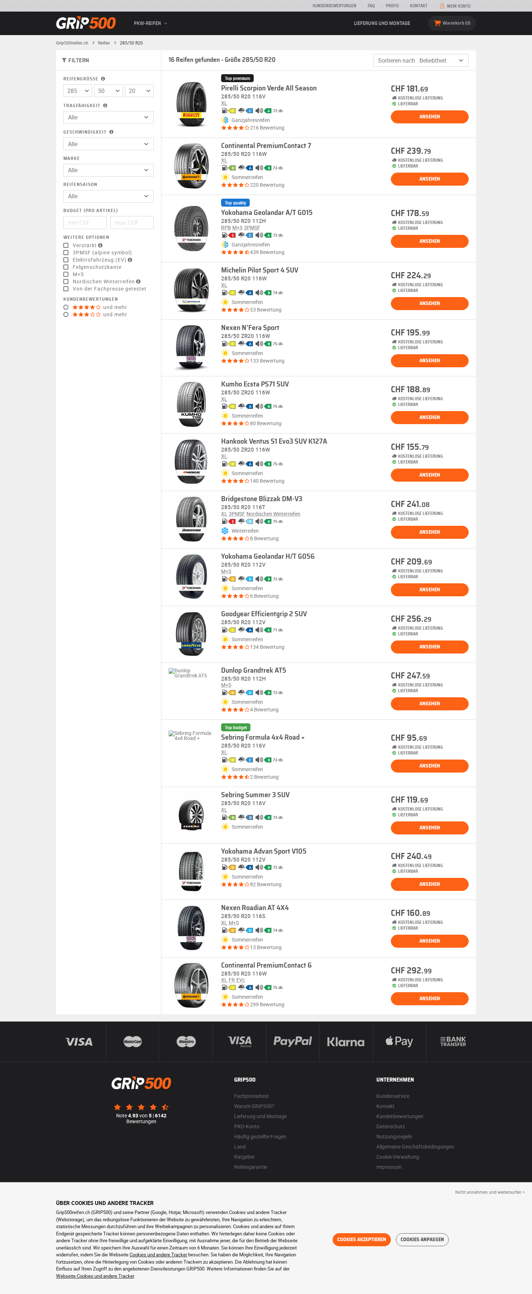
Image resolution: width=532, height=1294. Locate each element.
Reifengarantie (250, 1166)
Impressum (389, 1166)
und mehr (114, 307)
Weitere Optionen (86, 237)
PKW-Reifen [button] (148, 23)
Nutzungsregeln (394, 1136)
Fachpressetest (251, 1095)
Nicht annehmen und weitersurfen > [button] (490, 1192)
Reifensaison (80, 184)
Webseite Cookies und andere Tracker (95, 1276)
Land (240, 1146)
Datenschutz (390, 1126)
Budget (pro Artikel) (90, 210)
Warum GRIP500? (254, 1106)
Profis (392, 6)
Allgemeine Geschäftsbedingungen (415, 1146)
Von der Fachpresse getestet (110, 288)
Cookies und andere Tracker (158, 1254)
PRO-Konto (246, 1126)
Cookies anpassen (422, 1239)
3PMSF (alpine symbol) (102, 252)
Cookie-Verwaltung (397, 1156)
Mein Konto (458, 6)
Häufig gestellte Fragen (260, 1136)
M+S (78, 274)
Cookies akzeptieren (361, 1239)
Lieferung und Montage (382, 23)
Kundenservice (392, 1095)
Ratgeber (244, 1156)
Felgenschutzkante (97, 267)
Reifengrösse (81, 79)
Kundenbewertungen (334, 6)
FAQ (371, 6)
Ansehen (429, 116)
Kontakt (418, 6)
